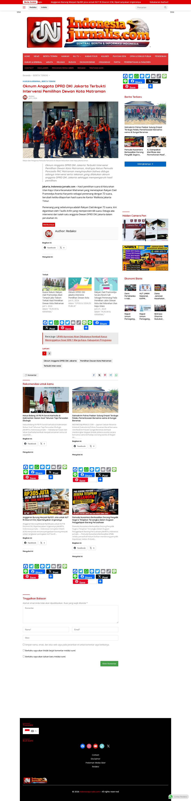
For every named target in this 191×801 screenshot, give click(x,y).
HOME (27, 56)
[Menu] (25, 7)
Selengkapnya (144, 164)
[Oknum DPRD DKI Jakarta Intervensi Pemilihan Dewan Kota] (80, 284)
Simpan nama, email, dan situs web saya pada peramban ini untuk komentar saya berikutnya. (67, 644)
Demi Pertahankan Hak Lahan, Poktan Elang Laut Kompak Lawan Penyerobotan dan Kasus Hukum (130, 296)
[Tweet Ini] (99, 375)
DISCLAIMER (42, 68)
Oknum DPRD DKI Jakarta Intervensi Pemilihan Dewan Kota (79, 295)
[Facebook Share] (94, 375)
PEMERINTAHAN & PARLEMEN (137, 62)
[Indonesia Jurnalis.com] (88, 31)
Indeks (44, 7)
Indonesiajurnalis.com (90, 791)
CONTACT (29, 68)
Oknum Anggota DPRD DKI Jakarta (60, 361)
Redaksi (33, 7)
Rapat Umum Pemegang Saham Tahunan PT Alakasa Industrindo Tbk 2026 (145, 316)
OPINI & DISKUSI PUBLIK (140, 56)
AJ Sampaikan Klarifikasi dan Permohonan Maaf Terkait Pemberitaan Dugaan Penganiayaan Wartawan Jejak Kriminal (156, 152)
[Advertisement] (180, 52)
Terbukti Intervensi (52, 366)
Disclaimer (95, 758)
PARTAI (117, 62)
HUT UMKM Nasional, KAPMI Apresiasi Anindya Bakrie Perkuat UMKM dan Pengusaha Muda (145, 296)
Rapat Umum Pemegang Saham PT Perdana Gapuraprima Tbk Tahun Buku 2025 (130, 316)
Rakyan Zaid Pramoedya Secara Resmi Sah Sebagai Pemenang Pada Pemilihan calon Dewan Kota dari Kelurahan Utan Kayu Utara (105, 299)
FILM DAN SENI (119, 56)
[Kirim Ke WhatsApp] (116, 375)
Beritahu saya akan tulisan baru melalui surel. (45, 656)
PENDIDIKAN (160, 56)
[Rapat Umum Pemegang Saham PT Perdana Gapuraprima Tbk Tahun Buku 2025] (130, 308)
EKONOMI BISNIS (87, 62)
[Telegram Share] (111, 375)
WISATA (49, 62)
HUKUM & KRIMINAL (33, 62)
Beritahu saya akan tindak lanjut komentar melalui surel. (50, 650)
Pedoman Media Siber (96, 762)
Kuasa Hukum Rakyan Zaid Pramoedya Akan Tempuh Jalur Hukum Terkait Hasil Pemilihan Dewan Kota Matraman (53, 298)
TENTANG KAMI (96, 68)
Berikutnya (48, 224)
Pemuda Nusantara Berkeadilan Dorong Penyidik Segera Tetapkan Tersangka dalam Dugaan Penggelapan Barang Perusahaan (95, 520)
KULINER (105, 56)
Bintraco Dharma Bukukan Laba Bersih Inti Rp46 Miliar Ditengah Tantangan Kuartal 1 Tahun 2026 (160, 316)
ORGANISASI (104, 62)
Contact (95, 755)
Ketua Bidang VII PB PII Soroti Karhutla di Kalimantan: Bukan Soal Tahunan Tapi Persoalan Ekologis (45, 418)
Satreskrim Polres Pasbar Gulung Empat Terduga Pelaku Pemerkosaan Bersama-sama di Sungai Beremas (95, 418)
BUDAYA (72, 62)
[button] (165, 7)
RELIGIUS (61, 62)
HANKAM (65, 56)
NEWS (36, 56)
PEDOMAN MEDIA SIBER (63, 68)
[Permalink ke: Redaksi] (25, 97)
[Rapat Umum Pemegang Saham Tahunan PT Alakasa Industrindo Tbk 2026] (145, 308)
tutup (19, 12)
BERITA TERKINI (50, 56)
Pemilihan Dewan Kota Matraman (95, 361)
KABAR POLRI (91, 56)
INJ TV (76, 56)
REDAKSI (81, 68)
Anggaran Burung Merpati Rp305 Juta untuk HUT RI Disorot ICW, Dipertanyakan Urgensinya (67, 2)
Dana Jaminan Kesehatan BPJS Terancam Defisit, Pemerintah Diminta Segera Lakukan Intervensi (160, 296)
